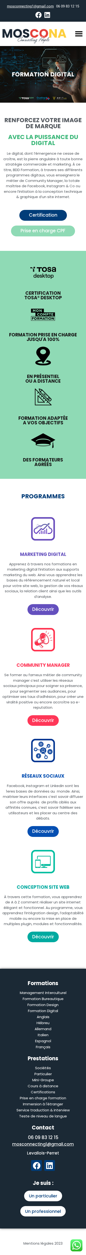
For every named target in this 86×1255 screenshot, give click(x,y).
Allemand (43, 1028)
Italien (43, 1034)
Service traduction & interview (43, 1110)
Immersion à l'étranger (43, 1104)
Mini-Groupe (43, 1079)
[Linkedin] (47, 15)
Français (43, 1046)
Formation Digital (43, 1010)
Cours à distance (43, 1085)
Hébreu (43, 1022)
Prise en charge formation (43, 1098)
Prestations (43, 1058)
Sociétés (43, 1067)
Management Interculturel (43, 992)
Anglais (43, 1016)
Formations (43, 983)
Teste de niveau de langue (43, 1116)
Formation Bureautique (43, 998)
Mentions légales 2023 (43, 1243)
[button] (79, 34)
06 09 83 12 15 (67, 6)
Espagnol (43, 1040)
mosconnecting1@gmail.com (30, 6)
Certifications (43, 1092)
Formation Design (43, 1004)
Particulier (43, 1073)
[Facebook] (38, 15)
